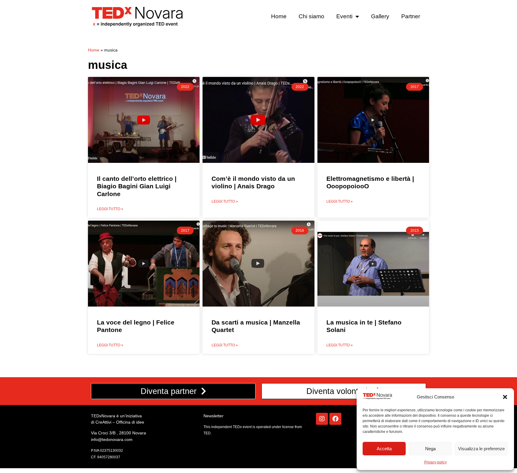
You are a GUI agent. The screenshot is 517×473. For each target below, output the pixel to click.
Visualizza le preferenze (481, 448)
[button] (505, 397)
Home (279, 16)
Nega (430, 448)
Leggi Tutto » (110, 209)
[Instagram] (322, 419)
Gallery (380, 16)
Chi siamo (311, 16)
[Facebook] (335, 419)
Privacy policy (435, 462)
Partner (410, 16)
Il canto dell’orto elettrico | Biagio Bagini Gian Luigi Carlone (137, 186)
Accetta (384, 448)
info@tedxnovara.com (112, 439)
